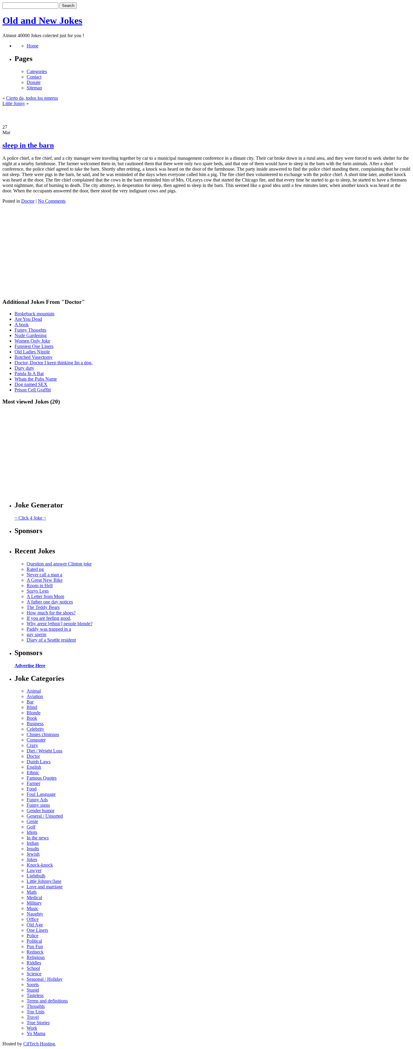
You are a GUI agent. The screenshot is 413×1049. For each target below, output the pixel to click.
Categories (37, 71)
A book (22, 324)
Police (32, 935)
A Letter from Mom (45, 596)
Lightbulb (36, 875)
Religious (36, 957)
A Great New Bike (45, 580)
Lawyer (34, 870)
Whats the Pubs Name (36, 378)
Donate (34, 82)
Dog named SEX (31, 384)
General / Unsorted (45, 816)
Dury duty (24, 368)
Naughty (35, 913)
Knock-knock (40, 864)
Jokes (32, 859)
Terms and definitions (47, 1000)
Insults (33, 848)
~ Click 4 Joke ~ (30, 517)
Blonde (34, 712)
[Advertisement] (206, 115)
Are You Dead (28, 319)
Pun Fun (35, 946)
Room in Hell (40, 585)
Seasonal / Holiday (45, 979)
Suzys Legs (38, 591)
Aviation (35, 696)
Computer (36, 739)
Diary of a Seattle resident (51, 639)
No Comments (52, 201)
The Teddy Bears (43, 607)
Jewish (33, 854)
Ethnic (33, 772)
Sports (33, 984)
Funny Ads (37, 799)
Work (32, 1028)
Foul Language (41, 794)
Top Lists (35, 1011)
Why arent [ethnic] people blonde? (60, 623)
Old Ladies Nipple (32, 351)
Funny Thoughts (30, 330)
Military (34, 903)
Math (32, 892)
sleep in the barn (28, 145)
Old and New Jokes (42, 20)
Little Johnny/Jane (44, 881)
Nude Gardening (31, 335)
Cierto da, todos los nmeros (32, 98)
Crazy (32, 745)
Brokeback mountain (34, 313)
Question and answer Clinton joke (59, 563)
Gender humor (40, 810)
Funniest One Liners (34, 346)
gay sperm (36, 634)
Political (34, 941)
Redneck (35, 951)
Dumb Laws (38, 761)
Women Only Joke (32, 340)
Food (32, 788)
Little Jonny (13, 103)
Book (32, 718)
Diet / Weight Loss (44, 750)
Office (33, 919)
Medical (34, 897)
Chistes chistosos (43, 734)
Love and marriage (45, 886)
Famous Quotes (42, 777)
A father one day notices (50, 601)
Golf (31, 826)
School (33, 968)
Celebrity (35, 729)
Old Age (35, 924)
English (34, 767)
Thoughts (36, 1006)
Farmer (33, 783)
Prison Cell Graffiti (33, 389)
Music (32, 908)
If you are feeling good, (49, 618)
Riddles (34, 962)
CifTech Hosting (39, 1043)
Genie (32, 821)
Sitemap (34, 87)
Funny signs (38, 805)
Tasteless (35, 995)
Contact (34, 76)
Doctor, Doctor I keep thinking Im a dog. (54, 362)
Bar (30, 701)
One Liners (37, 930)
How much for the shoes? (51, 612)
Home (32, 45)
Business (35, 723)
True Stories (38, 1022)
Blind (32, 707)
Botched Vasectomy (34, 357)
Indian (33, 843)
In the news (38, 837)
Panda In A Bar (29, 373)
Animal (34, 690)
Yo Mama (36, 1033)
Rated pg (35, 569)
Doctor (27, 201)
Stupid (33, 990)
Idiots (32, 832)
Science (34, 973)
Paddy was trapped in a (49, 629)
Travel (33, 1017)
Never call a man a (44, 574)
